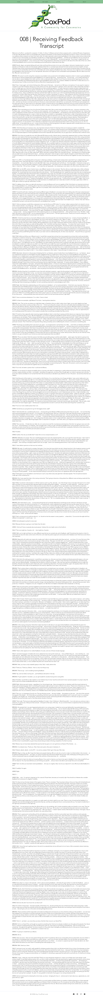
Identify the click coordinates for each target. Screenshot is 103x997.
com (46, 994)
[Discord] (74, 994)
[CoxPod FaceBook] (81, 994)
